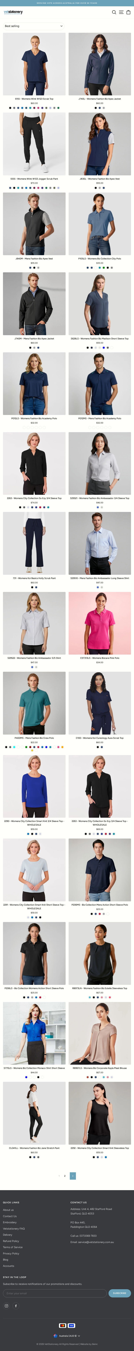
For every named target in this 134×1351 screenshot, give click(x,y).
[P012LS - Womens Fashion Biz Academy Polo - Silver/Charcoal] (32, 427)
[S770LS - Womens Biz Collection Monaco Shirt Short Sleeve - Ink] (34, 1077)
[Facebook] (15, 1305)
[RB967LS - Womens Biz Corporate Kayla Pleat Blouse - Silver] (111, 1077)
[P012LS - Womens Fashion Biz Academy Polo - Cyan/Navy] (44, 427)
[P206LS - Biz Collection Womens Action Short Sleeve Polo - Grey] (32, 997)
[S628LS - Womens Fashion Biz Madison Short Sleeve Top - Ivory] (99, 347)
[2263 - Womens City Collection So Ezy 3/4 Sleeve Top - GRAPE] (44, 507)
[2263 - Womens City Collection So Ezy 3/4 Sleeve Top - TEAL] (48, 507)
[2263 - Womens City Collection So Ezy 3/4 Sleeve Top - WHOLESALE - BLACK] (85, 834)
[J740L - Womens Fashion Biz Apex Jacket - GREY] (103, 108)
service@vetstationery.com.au (96, 1242)
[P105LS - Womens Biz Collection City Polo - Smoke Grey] (111, 267)
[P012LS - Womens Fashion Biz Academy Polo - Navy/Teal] (24, 427)
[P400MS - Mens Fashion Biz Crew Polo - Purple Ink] (36, 750)
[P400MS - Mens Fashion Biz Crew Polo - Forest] (18, 747)
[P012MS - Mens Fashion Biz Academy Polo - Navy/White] (93, 427)
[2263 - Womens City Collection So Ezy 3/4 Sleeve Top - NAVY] (32, 507)
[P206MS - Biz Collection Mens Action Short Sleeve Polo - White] (107, 914)
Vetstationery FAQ (14, 1228)
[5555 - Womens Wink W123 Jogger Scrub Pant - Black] (14, 188)
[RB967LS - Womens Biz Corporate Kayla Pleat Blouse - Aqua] (103, 1077)
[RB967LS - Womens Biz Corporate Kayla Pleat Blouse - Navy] (95, 1077)
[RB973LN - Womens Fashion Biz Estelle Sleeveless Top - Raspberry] (110, 997)
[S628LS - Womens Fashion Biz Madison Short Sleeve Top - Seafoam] (111, 347)
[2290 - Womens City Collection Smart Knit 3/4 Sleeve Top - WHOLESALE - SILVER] (40, 834)
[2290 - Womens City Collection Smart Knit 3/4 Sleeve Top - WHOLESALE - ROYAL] (28, 834)
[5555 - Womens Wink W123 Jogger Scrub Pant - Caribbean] (30, 188)
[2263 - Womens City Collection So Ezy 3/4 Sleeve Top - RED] (40, 507)
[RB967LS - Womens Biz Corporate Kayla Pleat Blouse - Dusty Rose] (107, 1077)
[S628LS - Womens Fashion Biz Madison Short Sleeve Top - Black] (87, 347)
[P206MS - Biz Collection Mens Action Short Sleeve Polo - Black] (91, 914)
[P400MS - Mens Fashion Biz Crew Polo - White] (54, 747)
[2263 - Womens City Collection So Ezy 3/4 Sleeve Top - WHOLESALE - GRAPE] (110, 834)
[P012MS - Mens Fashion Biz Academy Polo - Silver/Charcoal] (97, 427)
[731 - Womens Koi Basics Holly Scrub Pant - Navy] (36, 587)
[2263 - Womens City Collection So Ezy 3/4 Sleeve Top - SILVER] (28, 507)
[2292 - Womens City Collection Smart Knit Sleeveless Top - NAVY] (97, 1157)
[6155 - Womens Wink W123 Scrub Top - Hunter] (58, 108)
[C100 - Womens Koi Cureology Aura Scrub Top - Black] (97, 747)
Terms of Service (13, 1247)
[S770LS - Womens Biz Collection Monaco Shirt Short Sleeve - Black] (38, 1077)
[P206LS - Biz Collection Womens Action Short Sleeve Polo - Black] (24, 997)
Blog (5, 1259)
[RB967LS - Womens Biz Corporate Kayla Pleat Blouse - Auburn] (87, 1077)
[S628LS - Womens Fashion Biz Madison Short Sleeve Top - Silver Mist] (95, 347)
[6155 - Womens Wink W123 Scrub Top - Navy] (18, 108)
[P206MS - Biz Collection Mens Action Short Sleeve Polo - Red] (99, 914)
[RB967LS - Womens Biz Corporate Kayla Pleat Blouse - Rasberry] (99, 1077)
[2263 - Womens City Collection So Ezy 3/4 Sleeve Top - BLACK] (20, 507)
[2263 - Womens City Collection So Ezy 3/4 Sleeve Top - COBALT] (36, 507)
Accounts (8, 1266)
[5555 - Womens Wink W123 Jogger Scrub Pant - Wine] (34, 188)
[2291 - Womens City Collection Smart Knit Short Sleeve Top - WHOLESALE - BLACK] (40, 917)
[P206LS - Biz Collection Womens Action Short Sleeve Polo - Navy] (28, 997)
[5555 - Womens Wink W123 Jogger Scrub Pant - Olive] (54, 188)
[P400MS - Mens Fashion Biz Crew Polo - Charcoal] (10, 747)
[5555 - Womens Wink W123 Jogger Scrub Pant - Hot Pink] (38, 188)
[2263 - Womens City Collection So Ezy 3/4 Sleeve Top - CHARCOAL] (24, 507)
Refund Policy (11, 1241)
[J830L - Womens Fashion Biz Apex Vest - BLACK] (95, 188)
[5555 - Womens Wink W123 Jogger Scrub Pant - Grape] (42, 188)
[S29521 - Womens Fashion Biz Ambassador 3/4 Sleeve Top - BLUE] (97, 507)
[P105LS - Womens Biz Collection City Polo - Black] (107, 267)
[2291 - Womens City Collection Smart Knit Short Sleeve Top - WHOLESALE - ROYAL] (32, 917)
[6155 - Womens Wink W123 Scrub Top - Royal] (22, 108)
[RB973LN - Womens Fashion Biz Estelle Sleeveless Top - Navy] (97, 997)
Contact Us (10, 1216)
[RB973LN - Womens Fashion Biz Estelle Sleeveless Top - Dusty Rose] (101, 997)
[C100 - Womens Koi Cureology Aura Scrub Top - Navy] (101, 747)
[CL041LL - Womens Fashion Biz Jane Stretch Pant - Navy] (34, 1157)
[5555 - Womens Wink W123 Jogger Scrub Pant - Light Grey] (50, 188)
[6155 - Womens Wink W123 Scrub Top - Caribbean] (26, 108)
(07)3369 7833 (88, 1235)
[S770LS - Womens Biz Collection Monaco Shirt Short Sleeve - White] (30, 1077)
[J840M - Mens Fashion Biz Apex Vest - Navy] (30, 267)
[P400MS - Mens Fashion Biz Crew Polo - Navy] (34, 747)
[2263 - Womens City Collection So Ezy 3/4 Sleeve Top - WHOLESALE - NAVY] (97, 834)
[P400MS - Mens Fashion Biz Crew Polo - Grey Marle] (22, 747)
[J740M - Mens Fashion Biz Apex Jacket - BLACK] (30, 347)
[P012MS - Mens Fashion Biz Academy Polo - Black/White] (101, 427)
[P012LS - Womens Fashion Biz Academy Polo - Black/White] (36, 427)
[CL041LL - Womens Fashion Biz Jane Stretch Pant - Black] (30, 1157)
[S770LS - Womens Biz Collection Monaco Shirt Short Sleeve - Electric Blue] (26, 1077)
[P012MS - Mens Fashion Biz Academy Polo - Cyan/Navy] (110, 427)
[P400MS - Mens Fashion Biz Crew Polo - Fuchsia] (58, 747)
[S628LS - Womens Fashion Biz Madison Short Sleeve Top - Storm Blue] (103, 347)
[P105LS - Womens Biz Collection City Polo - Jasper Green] (103, 267)
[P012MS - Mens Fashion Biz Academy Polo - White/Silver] (106, 427)
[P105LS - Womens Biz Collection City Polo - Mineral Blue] (87, 267)
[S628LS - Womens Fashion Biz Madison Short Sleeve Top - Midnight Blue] (91, 347)
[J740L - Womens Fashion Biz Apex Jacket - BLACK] (95, 108)
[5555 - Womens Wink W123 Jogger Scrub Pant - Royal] (26, 188)
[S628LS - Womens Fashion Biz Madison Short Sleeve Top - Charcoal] (107, 347)
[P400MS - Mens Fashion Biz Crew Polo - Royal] (42, 747)
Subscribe (119, 1293)
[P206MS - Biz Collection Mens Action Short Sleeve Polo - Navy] (95, 914)
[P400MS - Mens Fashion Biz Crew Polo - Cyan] (14, 747)
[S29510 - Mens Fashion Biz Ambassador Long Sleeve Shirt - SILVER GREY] (101, 587)
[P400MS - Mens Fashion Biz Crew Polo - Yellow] (32, 750)
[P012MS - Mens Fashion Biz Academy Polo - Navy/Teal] (89, 427)
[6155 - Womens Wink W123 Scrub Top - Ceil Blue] (50, 108)
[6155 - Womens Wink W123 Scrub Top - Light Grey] (54, 108)
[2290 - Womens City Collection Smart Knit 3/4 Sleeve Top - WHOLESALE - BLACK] (32, 834)
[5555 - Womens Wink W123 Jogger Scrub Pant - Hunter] (46, 188)
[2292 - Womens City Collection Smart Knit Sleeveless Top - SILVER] (101, 1157)
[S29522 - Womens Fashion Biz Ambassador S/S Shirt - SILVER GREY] (36, 667)
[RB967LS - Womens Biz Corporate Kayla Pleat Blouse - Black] (91, 1077)
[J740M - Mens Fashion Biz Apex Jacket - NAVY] (38, 347)
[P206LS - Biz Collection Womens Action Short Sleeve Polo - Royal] (36, 997)
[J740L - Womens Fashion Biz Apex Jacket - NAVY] (99, 108)
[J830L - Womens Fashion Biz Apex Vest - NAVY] (103, 188)
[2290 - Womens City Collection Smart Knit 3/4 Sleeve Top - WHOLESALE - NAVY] (36, 834)
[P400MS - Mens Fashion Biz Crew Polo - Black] (6, 747)
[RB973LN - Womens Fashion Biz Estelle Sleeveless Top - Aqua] (89, 997)
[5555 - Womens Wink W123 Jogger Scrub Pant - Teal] (18, 188)
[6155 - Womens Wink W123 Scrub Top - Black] (10, 108)
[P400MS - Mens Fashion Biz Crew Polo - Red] (38, 747)
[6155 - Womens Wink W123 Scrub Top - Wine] (34, 108)
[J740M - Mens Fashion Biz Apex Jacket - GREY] (34, 347)
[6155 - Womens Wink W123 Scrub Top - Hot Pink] (38, 108)
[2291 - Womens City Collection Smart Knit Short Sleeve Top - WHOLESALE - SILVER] (28, 917)
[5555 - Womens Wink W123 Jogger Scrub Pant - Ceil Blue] (58, 188)
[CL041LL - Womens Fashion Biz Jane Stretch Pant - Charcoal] (38, 1157)
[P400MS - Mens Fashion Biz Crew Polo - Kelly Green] (26, 747)
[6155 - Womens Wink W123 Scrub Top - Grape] (42, 108)
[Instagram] (6, 1305)
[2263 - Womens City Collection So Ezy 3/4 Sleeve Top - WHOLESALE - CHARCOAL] (89, 834)
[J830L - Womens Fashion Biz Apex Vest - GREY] (99, 188)
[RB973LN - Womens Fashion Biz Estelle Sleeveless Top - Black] (93, 997)
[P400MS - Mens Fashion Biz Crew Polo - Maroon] (30, 747)
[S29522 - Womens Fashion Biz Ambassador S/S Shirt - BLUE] (32, 667)
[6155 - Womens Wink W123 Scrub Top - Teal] (30, 108)
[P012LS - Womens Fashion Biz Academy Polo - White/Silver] (40, 427)
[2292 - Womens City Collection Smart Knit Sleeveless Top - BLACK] (93, 1157)
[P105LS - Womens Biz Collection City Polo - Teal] (99, 267)
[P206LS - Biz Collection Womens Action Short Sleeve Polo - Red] (40, 997)
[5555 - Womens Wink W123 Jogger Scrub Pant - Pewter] (22, 188)
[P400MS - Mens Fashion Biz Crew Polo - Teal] (50, 747)
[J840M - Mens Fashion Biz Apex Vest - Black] (34, 267)
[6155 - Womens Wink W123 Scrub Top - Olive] (46, 108)
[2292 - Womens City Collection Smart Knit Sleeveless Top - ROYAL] (106, 1157)
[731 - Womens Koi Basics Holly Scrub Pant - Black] (32, 587)
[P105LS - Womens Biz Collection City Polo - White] (95, 267)
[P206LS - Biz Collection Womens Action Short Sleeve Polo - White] (44, 997)
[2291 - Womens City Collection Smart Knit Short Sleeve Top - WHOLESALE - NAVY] (36, 917)
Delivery (7, 1234)
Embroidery (10, 1222)
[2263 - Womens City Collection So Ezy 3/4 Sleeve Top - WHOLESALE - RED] (106, 834)
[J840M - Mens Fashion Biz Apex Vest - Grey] (38, 267)
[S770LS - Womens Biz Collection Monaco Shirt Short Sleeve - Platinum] (42, 1077)
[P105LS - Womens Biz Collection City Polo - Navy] (91, 267)
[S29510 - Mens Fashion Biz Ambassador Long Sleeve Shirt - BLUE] (97, 587)
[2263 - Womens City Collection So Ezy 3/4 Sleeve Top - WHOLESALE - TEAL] (114, 834)
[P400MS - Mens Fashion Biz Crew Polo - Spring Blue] (46, 747)
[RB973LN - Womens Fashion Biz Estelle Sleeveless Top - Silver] (106, 997)
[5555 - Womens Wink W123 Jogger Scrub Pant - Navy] (10, 188)
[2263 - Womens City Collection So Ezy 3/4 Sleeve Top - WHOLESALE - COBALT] (101, 834)
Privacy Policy (11, 1253)
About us (8, 1210)
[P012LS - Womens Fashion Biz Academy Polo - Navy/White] (28, 427)
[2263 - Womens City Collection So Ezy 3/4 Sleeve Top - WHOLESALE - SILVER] (93, 834)
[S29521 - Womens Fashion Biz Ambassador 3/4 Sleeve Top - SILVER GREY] (101, 507)
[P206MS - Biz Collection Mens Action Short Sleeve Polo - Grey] (103, 914)
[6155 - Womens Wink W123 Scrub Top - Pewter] (14, 108)
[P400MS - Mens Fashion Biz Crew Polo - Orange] (62, 747)
